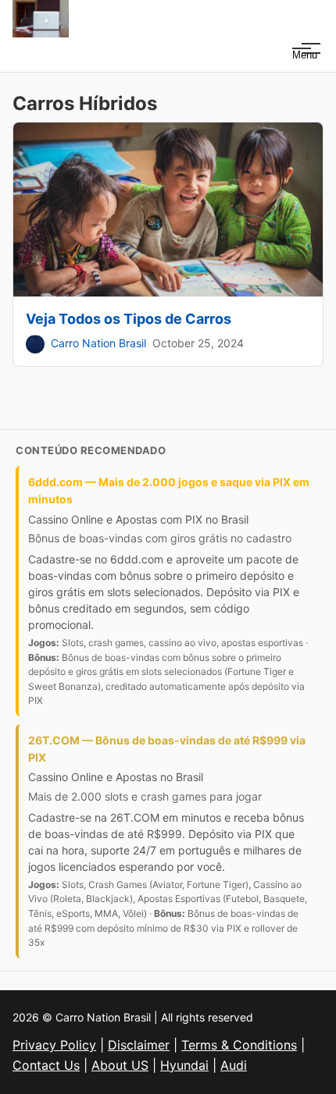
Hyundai (184, 1065)
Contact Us (46, 1065)
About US (119, 1065)
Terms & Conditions (239, 1045)
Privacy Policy (54, 1045)
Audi (233, 1065)
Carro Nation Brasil (98, 343)
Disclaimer (139, 1045)
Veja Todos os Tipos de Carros (128, 319)
